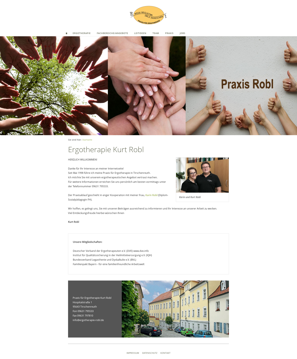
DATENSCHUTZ (149, 352)
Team (156, 33)
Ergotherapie (82, 33)
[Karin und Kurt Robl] (202, 175)
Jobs (182, 33)
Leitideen (140, 33)
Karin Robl (151, 195)
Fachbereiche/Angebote (112, 33)
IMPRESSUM (133, 352)
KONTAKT (165, 352)
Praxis (169, 33)
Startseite (87, 139)
